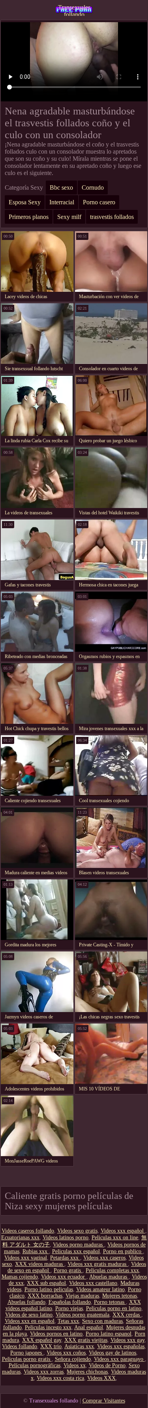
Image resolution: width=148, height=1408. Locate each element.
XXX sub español (46, 1283)
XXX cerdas (126, 1315)
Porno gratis (68, 1270)
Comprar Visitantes (103, 1401)
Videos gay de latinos (112, 1353)
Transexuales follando (74, 10)
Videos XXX (101, 1378)
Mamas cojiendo (20, 1277)
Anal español (88, 1327)
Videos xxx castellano (93, 1283)
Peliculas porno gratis (27, 1359)
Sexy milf (69, 216)
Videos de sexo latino (28, 1315)
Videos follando (19, 1346)
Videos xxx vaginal (25, 1258)
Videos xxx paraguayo (119, 1359)
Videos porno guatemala (82, 1315)
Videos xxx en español (29, 1321)
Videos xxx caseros (104, 1258)
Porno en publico (123, 1251)
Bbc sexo (61, 187)
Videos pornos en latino (56, 1334)
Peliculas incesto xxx (48, 1327)
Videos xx (75, 1365)
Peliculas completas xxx (112, 1270)
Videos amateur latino (100, 1289)
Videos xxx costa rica (60, 1378)
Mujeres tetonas (119, 1296)
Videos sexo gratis (77, 1231)
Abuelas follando (26, 1302)
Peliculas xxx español (76, 1251)
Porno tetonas (110, 1302)
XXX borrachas (45, 1296)
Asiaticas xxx (79, 1346)
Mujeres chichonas (87, 1372)
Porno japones (26, 1353)
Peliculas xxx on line (115, 1238)
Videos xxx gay (127, 1340)
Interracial (61, 202)
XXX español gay (41, 1340)
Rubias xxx (35, 1251)
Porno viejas (69, 1308)
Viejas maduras (82, 1296)
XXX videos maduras (39, 1264)
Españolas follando (70, 1302)
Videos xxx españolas (120, 1346)
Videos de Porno (107, 1365)
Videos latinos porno (65, 1238)
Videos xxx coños (66, 1353)
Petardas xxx (65, 1258)
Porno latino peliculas (48, 1289)
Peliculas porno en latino (113, 1308)
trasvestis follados (112, 216)
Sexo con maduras (102, 1321)
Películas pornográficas (34, 1365)
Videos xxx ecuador (63, 1277)
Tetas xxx (68, 1321)
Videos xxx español (123, 1231)
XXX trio (51, 1346)
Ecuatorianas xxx (20, 1238)
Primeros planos (29, 216)
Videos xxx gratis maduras (97, 1264)
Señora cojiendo (73, 1359)
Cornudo (93, 187)
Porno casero (99, 202)
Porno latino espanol (108, 1334)
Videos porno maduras (78, 1245)
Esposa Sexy (25, 202)
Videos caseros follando (28, 1231)
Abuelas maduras (109, 1277)
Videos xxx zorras (44, 1372)
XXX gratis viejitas (85, 1340)
